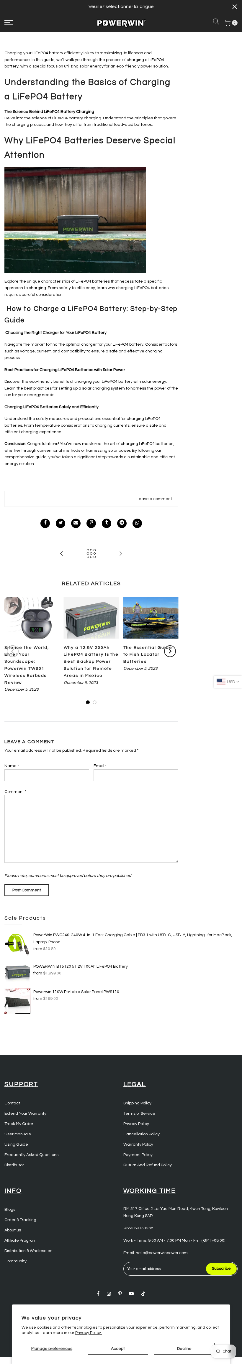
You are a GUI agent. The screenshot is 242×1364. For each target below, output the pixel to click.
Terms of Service (139, 1113)
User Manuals (17, 1134)
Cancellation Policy (141, 1134)
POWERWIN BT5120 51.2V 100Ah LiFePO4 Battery (80, 966)
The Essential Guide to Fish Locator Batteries (147, 655)
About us (12, 1230)
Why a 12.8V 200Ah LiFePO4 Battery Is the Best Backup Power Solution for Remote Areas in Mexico (91, 662)
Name (11, 766)
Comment (15, 792)
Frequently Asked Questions (31, 1155)
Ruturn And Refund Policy (147, 1165)
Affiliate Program (20, 1240)
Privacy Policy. (88, 1333)
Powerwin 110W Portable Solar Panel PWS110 (76, 992)
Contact (12, 1103)
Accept (118, 1349)
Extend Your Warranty (25, 1113)
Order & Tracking (20, 1220)
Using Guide (16, 1144)
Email (100, 766)
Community (15, 1261)
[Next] (170, 651)
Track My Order (18, 1124)
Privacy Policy (136, 1124)
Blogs (9, 1210)
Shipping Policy (137, 1103)
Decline (184, 1349)
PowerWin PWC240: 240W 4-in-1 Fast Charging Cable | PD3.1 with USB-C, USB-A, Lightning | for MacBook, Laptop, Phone (132, 938)
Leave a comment (154, 499)
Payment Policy (138, 1155)
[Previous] (13, 651)
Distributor (14, 1165)
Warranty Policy (138, 1144)
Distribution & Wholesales (28, 1251)
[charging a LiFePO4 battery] (75, 219)
